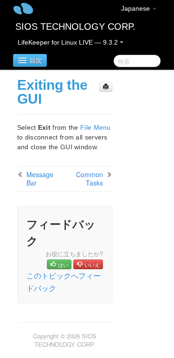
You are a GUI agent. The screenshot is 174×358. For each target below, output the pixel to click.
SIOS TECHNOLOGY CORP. (75, 26)
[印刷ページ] (105, 87)
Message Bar (39, 178)
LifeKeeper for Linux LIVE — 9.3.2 (69, 42)
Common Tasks (89, 178)
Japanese (136, 8)
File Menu (95, 127)
